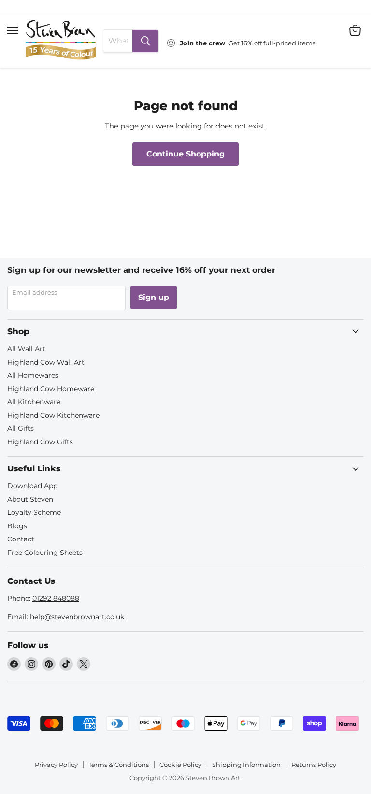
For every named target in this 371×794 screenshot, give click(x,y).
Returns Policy (313, 764)
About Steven (30, 499)
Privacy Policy (56, 764)
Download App (32, 486)
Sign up (153, 297)
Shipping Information (246, 764)
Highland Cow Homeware (50, 388)
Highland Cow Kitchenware (53, 415)
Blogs (17, 526)
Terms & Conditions (118, 764)
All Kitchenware (33, 401)
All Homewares (32, 375)
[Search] (145, 41)
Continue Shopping (185, 153)
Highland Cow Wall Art (46, 362)
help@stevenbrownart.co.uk (77, 616)
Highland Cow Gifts (40, 442)
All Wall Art (26, 348)
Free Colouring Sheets (45, 552)
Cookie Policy (180, 764)
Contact (20, 539)
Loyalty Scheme (34, 512)
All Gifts (20, 428)
